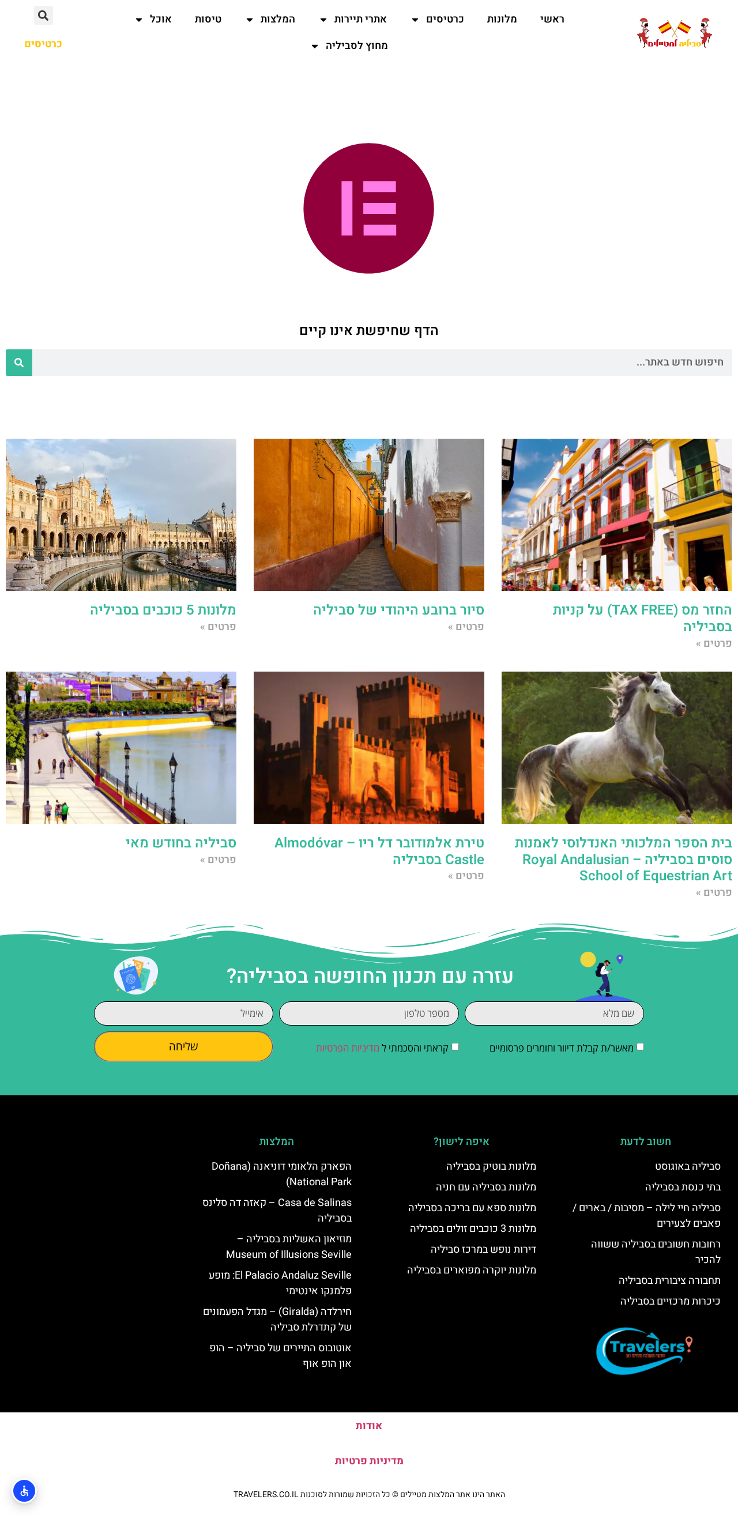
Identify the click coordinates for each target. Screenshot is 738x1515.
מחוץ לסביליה (357, 46)
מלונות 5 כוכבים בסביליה (163, 610)
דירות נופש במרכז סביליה (483, 1249)
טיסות (208, 19)
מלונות (502, 19)
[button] (43, 15)
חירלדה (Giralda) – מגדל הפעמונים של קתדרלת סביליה (277, 1319)
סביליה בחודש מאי (181, 843)
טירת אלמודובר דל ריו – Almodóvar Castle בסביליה (379, 851)
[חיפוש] (19, 362)
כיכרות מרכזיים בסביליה (670, 1301)
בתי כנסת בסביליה (683, 1187)
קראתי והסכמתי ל (382, 1047)
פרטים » (714, 643)
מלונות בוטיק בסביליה (491, 1166)
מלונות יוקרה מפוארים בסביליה (471, 1270)
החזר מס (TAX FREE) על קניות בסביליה (642, 618)
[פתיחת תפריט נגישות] (24, 1490)
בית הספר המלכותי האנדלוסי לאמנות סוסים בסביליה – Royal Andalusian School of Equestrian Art (623, 860)
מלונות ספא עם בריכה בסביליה (472, 1208)
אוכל (161, 19)
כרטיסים (445, 19)
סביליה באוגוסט (688, 1166)
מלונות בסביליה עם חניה (486, 1187)
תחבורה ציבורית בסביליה (670, 1280)
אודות (369, 1426)
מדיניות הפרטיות (347, 1047)
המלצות (278, 19)
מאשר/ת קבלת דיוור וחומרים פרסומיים (562, 1047)
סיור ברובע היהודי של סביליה (398, 610)
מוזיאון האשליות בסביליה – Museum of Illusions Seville (289, 1246)
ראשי (552, 19)
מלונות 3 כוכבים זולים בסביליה (473, 1229)
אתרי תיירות (360, 19)
